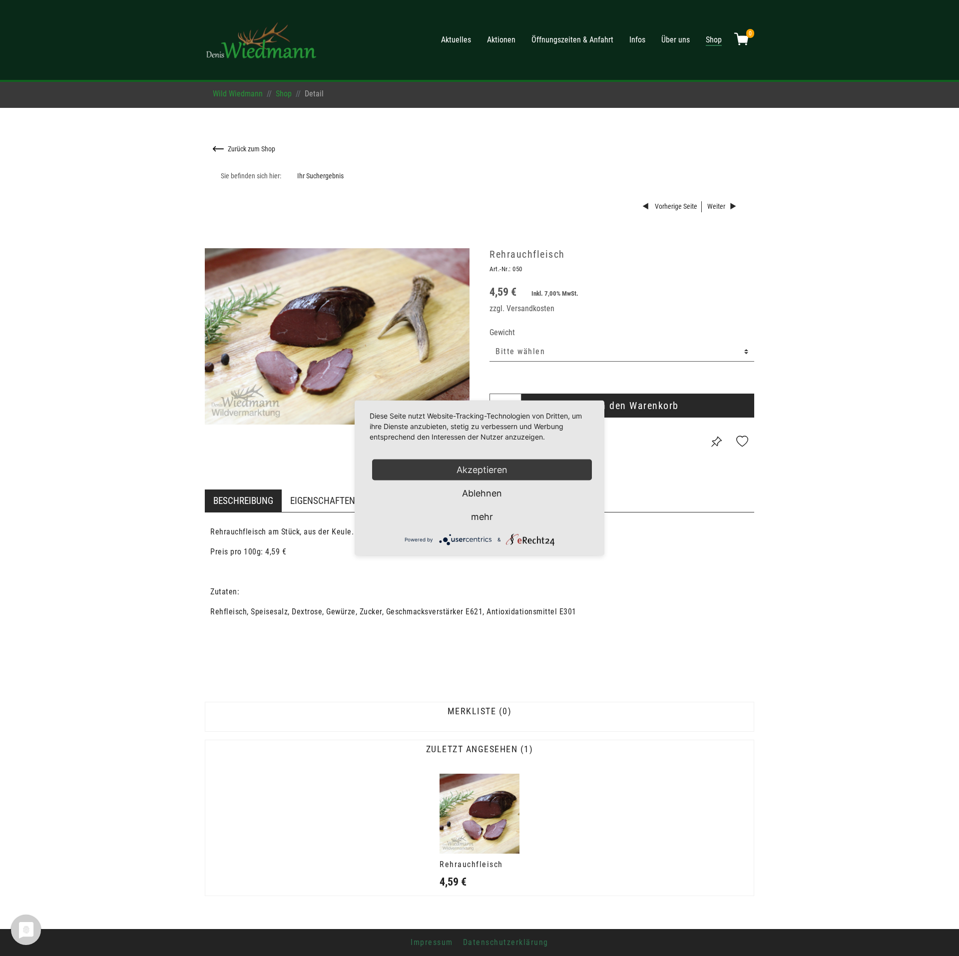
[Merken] (716, 442)
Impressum (432, 942)
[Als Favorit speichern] (742, 442)
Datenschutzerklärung (505, 942)
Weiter (716, 206)
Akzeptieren (482, 470)
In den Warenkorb (638, 406)
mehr (482, 516)
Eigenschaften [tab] (322, 500)
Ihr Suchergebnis (320, 176)
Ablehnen (482, 493)
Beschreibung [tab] (243, 500)
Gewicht (502, 332)
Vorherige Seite (675, 206)
